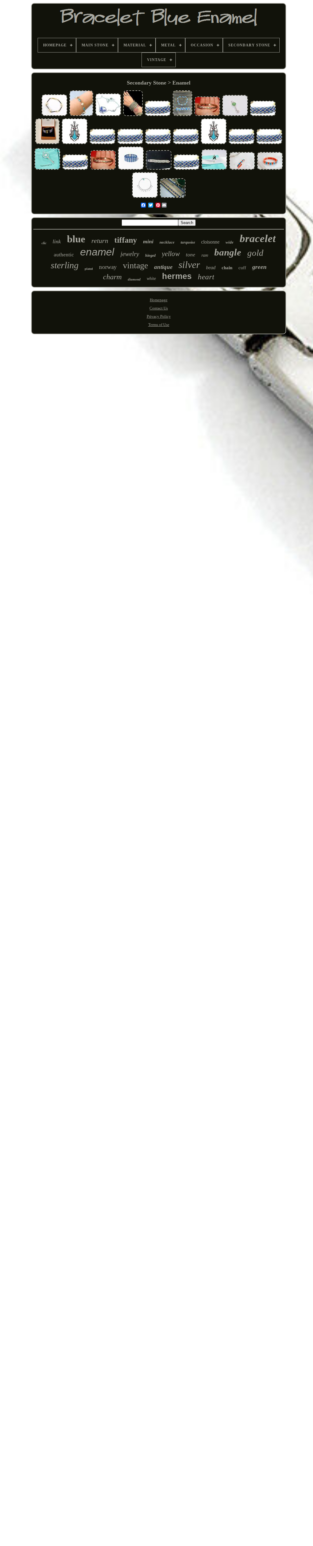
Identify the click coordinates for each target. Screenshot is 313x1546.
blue (76, 239)
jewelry (129, 254)
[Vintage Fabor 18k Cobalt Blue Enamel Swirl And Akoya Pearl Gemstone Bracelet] (54, 115)
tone (190, 255)
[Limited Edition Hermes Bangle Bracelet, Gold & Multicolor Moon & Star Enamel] (47, 143)
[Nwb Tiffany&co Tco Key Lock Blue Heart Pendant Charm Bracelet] (144, 197)
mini (148, 241)
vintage (135, 265)
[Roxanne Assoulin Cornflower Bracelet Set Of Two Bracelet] (130, 169)
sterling (65, 265)
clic (44, 243)
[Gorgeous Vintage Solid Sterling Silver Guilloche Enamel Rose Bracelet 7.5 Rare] (172, 197)
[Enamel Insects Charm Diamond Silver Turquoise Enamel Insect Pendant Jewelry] (74, 143)
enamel (97, 252)
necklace (167, 242)
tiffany (125, 240)
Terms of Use (158, 324)
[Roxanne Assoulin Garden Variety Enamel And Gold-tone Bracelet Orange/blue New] (269, 169)
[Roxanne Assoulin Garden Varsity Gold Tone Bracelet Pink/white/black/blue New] (242, 169)
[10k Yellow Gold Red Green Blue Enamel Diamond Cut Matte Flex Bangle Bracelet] (207, 115)
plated (89, 268)
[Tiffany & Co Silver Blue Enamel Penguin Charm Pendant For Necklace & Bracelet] (214, 169)
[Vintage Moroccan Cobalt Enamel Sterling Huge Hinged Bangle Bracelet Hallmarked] (133, 115)
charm (112, 277)
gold (255, 253)
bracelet (258, 238)
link (57, 241)
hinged (150, 255)
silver (189, 264)
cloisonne (210, 241)
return (99, 240)
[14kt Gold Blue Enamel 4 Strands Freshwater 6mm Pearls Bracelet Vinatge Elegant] (158, 169)
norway (108, 267)
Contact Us (158, 308)
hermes (177, 276)
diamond (134, 279)
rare (204, 255)
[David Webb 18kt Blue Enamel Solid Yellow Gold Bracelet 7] (157, 115)
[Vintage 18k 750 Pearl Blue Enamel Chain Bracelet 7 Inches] (81, 115)
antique (163, 267)
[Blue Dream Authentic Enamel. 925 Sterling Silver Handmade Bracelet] (108, 115)
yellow (171, 254)
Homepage (159, 300)
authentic (64, 255)
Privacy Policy (159, 316)
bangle (227, 252)
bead (210, 267)
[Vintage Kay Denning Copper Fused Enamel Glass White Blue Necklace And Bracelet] (182, 115)
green (259, 266)
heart (206, 277)
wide (230, 242)
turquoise (188, 242)
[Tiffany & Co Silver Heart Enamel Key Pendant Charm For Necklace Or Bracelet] (235, 115)
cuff (242, 267)
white (151, 278)
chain (227, 267)
